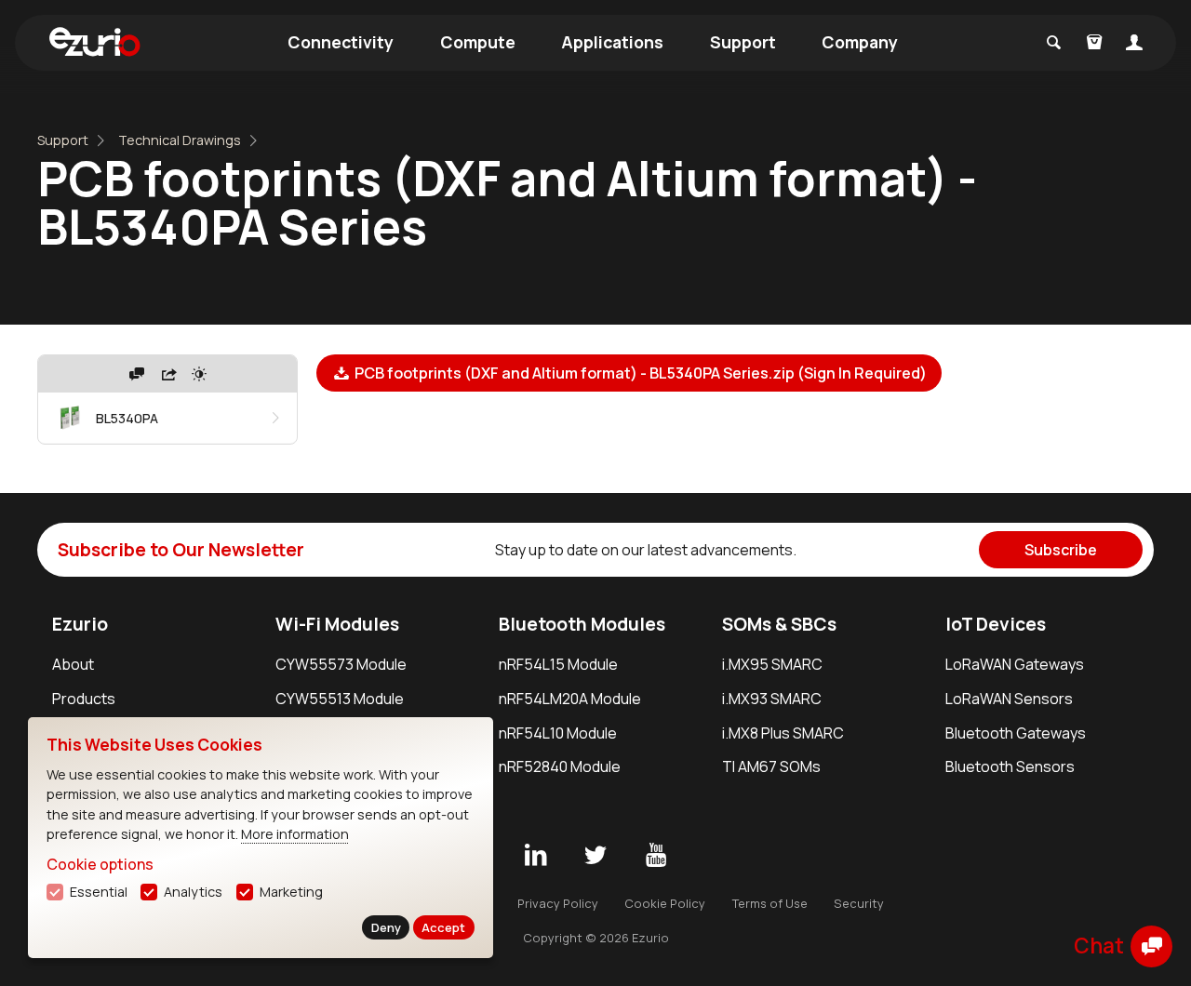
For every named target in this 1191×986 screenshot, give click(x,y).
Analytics (193, 891)
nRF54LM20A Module (570, 698)
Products (83, 698)
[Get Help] (137, 374)
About (73, 664)
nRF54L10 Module (558, 733)
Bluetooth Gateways (1015, 733)
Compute (477, 42)
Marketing (291, 891)
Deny (386, 927)
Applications (612, 42)
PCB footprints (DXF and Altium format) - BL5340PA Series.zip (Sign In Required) (639, 373)
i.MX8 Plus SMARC (783, 733)
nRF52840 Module (560, 766)
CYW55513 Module (339, 698)
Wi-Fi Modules (337, 624)
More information (295, 834)
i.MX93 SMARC (772, 698)
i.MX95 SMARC (772, 664)
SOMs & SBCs (779, 624)
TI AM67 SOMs (771, 766)
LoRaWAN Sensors (1009, 698)
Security (859, 903)
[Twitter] (595, 856)
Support (743, 42)
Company (860, 42)
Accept (443, 927)
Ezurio (80, 624)
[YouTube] (656, 856)
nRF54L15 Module (558, 664)
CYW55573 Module (341, 664)
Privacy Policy (557, 903)
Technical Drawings (179, 140)
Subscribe (1060, 550)
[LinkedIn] (535, 856)
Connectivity (341, 42)
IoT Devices (995, 624)
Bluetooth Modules (582, 624)
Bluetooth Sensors (1010, 766)
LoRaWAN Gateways (1014, 664)
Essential (98, 891)
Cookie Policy (664, 903)
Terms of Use (770, 903)
